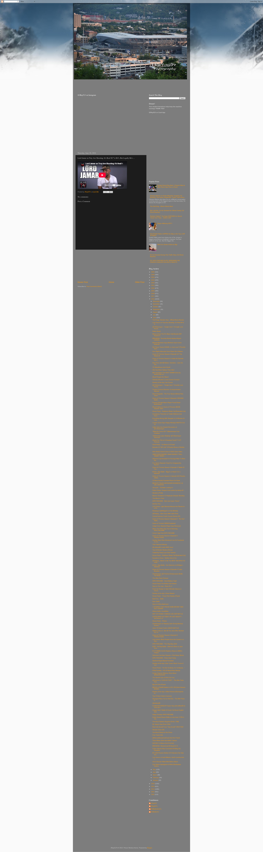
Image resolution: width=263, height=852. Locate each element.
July (154, 315)
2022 (153, 283)
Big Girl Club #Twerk (159, 684)
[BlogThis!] (106, 192)
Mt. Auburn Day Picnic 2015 (161, 724)
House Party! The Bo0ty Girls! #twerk (164, 583)
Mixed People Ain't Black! (160, 377)
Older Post (139, 282)
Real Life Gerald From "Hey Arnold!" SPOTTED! (167, 727)
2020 (153, 288)
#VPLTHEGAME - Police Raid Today (164, 658)
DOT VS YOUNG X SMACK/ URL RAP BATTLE (167, 614)
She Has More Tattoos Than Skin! (163, 370)
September (156, 309)
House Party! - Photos (159, 621)
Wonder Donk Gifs (158, 730)
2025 (153, 274)
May (154, 769)
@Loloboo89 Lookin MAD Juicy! (162, 547)
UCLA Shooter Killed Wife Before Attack (165, 761)
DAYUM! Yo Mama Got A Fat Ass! (163, 743)
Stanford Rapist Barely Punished (163, 661)
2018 (153, 293)
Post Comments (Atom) (94, 286)
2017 (153, 296)
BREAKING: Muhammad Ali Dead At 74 (165, 746)
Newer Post (83, 282)
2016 (153, 299)
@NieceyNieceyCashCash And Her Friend (166, 738)
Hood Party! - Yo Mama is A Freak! (163, 444)
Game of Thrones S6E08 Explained (163, 523)
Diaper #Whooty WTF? (164, 223)
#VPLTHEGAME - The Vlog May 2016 (164, 644)
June (154, 317)
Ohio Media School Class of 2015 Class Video (167, 451)
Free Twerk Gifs (157, 735)
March (155, 775)
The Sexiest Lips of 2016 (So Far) (163, 677)
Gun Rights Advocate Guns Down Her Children (167, 351)
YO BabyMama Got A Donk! (161, 367)
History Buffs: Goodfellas (160, 611)
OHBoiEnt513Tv (156, 809)
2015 (153, 783)
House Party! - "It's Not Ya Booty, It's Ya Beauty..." (168, 668)
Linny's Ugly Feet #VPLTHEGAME (163, 533)
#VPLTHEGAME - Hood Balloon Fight (164, 581)
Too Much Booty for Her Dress (162, 732)
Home (111, 282)
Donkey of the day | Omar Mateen (163, 593)
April (154, 772)
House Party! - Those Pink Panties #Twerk (166, 596)
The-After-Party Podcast (160, 578)
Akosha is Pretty (157, 493)
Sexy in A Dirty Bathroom (160, 604)
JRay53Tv (154, 806)
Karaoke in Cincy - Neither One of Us (164, 558)
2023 (153, 280)
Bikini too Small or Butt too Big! (167, 244)
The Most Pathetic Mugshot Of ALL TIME (165, 721)
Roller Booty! (156, 331)
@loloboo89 (156, 703)
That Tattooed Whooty (159, 544)
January (156, 780)
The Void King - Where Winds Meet (161, 206)
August (155, 312)
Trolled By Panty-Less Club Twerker (164, 552)
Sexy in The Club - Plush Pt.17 (162, 586)
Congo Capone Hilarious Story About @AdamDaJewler (164, 674)
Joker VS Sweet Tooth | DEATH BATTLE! (165, 628)
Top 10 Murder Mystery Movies (162, 550)
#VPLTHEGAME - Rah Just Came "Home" (166, 501)
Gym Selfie (156, 601)
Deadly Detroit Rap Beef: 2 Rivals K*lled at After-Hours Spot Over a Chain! (171, 186)
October (156, 306)
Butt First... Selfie (158, 599)
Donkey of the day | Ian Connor (162, 382)
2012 (153, 792)
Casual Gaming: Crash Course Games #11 (166, 516)
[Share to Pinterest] (112, 192)
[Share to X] (108, 192)
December (156, 301)
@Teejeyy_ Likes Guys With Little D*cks (165, 513)
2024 (153, 277)
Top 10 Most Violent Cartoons (162, 696)
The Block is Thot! (158, 498)
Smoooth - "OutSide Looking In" (162, 487)
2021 (153, 285)
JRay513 (154, 803)
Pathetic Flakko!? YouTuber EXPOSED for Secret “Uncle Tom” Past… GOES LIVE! (166, 217)
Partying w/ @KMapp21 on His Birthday (165, 511)
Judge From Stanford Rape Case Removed (166, 526)
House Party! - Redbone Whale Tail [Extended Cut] (168, 411)
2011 (153, 794)
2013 (153, 789)
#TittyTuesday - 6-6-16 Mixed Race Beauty (166, 670)
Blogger (149, 848)
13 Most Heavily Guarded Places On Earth (166, 480)
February (156, 777)
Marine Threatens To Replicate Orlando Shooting (168, 495)
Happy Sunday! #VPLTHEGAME (162, 714)
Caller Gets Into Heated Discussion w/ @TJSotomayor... (164, 428)
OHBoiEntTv (155, 812)
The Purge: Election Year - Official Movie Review (168, 320)
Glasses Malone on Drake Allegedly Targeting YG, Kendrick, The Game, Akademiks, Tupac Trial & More (167, 196)
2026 (153, 272)
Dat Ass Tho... (157, 504)
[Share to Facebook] (110, 192)
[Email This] (104, 192)
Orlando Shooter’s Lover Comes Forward (165, 379)
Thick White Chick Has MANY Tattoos (164, 740)
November (156, 304)
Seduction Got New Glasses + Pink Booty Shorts (168, 655)
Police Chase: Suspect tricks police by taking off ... (168, 490)
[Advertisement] (113, 84)
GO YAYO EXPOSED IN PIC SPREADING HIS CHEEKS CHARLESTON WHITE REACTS (165, 261)
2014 (153, 786)
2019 (153, 291)
